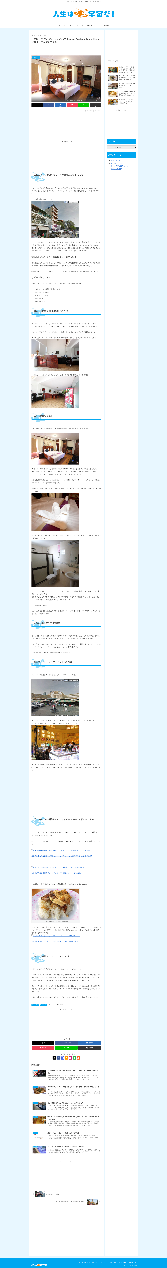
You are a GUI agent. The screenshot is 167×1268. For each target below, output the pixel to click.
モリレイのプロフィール (105, 1262)
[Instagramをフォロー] (62, 1058)
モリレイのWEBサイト (119, 166)
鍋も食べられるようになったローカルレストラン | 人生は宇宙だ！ (54, 941)
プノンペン (44, 1005)
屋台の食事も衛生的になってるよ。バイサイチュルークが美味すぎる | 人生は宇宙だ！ (61, 856)
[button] (95, 105)
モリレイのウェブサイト (120, 1262)
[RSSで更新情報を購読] (78, 1058)
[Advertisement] (66, 49)
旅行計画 (60, 1005)
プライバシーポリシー (118, 163)
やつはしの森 (115, 169)
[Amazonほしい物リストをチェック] (66, 1058)
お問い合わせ (115, 160)
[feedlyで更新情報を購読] (74, 1058)
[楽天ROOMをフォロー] (70, 1058)
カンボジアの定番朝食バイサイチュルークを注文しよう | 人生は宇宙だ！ (57, 873)
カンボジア (36, 1005)
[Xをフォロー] (54, 1058)
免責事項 (94, 1262)
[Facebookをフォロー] (58, 1058)
